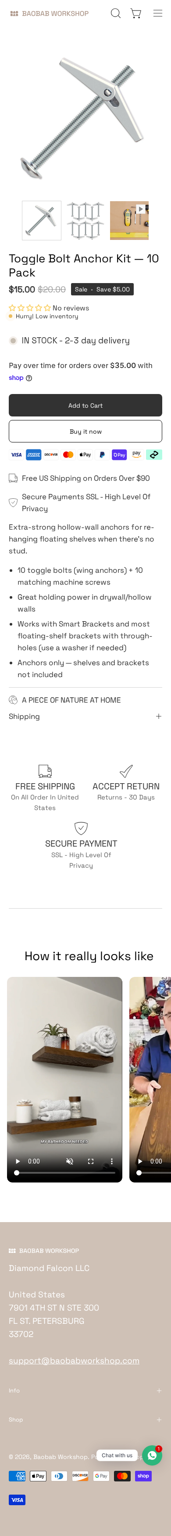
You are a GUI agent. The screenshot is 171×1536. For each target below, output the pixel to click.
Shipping (24, 716)
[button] (115, 13)
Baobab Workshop (60, 1457)
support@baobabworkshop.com (74, 1360)
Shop (16, 1419)
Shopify (140, 1457)
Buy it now (86, 431)
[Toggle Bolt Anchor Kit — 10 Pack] (41, 220)
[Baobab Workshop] (52, 13)
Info (14, 1390)
